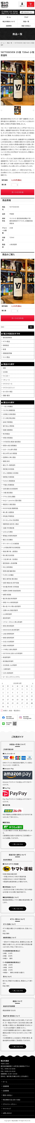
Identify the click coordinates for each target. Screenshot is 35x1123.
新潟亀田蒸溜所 (8, 661)
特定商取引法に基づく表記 (11, 1100)
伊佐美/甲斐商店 (8, 516)
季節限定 (6, 345)
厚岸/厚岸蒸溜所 (8, 626)
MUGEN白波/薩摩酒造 (10, 508)
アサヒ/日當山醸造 (9, 496)
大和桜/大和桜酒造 (9, 414)
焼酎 (4, 368)
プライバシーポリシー (10, 1104)
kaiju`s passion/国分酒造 (12, 500)
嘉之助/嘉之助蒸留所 (10, 598)
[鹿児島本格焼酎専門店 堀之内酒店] (9, 5)
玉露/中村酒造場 (8, 528)
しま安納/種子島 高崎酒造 (11, 547)
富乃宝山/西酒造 (8, 426)
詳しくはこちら (18, 844)
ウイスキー (6, 376)
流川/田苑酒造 (8, 567)
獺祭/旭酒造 (7, 595)
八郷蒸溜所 (6, 669)
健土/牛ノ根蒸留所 (9, 465)
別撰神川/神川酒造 (9, 457)
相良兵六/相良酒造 (9, 504)
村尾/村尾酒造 (8, 438)
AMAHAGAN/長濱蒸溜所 (11, 630)
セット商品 (6, 357)
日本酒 (5, 372)
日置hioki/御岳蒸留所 (10, 610)
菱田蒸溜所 (6, 618)
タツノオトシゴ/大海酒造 (11, 543)
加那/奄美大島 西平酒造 (11, 583)
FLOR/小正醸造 (8, 575)
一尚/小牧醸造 (8, 406)
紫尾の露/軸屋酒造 (9, 571)
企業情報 (6, 1091)
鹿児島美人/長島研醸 (10, 563)
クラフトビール (7, 384)
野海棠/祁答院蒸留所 (10, 536)
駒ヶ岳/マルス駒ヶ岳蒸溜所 (12, 606)
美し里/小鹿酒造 (8, 512)
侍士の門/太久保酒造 (10, 453)
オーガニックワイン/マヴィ (11, 677)
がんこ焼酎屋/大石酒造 (10, 473)
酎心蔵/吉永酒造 (8, 555)
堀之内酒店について (9, 21)
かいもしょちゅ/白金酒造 (11, 520)
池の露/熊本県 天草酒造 (11, 587)
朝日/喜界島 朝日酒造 (10, 579)
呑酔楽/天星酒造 (8, 477)
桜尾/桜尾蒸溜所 (8, 638)
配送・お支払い (26, 26)
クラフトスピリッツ (9, 388)
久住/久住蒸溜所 (8, 642)
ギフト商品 (6, 341)
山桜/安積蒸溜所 (8, 634)
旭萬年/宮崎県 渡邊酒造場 (12, 591)
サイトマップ (7, 1109)
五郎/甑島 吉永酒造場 (10, 489)
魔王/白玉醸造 (8, 540)
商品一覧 (26, 21)
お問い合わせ (7, 1113)
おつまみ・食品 (8, 391)
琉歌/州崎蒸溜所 (8, 645)
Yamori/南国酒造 (9, 481)
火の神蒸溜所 (7, 614)
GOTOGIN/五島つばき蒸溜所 (12, 653)
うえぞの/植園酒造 (9, 410)
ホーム (9, 17)
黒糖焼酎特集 (7, 353)
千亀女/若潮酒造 (8, 485)
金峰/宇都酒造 (8, 422)
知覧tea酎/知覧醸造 (10, 445)
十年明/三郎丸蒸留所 (10, 649)
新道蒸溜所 (6, 657)
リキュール (6, 380)
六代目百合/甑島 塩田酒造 (12, 442)
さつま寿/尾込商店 (9, 418)
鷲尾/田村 (6, 461)
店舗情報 (9, 26)
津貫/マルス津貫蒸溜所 (10, 602)
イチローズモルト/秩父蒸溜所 (12, 622)
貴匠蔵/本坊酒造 (8, 469)
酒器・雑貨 (6, 395)
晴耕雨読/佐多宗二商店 (11, 524)
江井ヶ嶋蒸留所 (8, 673)
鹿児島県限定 (7, 337)
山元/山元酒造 (8, 532)
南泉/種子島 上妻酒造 (10, 551)
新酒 (4, 349)
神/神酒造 (6, 434)
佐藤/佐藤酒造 (8, 430)
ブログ (26, 17)
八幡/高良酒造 (8, 493)
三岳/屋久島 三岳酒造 (10, 559)
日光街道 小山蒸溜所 (10, 665)
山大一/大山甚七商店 (10, 449)
